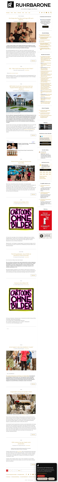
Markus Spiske (12, 73)
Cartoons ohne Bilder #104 (21, 202)
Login (29, 12)
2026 (41, 172)
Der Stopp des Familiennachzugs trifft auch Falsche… (21, 19)
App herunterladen (45, 142)
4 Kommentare (27, 164)
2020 (47, 174)
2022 (41, 174)
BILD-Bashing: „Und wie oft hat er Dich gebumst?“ (46, 200)
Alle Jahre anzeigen (43, 178)
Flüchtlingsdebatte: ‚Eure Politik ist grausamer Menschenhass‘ (21, 254)
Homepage (7, 12)
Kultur (23, 12)
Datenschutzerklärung (15, 476)
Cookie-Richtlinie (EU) (24, 476)
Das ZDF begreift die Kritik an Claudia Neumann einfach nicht (46, 95)
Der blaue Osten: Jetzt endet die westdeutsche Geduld (45, 68)
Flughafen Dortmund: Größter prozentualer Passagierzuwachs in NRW (45, 49)
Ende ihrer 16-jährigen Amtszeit (29, 129)
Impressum (8, 476)
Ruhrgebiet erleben (21, 474)
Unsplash (16, 73)
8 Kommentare (27, 90)
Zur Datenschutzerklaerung (42, 473)
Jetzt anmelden (45, 26)
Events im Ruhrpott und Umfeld (12, 474)
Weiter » (19, 470)
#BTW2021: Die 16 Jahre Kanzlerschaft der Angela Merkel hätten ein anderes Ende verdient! (21, 87)
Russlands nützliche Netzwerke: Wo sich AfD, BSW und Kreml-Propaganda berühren (45, 38)
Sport (26, 12)
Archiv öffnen (45, 169)
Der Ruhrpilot (42, 41)
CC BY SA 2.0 (31, 414)
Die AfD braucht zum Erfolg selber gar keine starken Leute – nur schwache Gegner (46, 102)
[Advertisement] (21, 335)
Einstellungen (51, 478)
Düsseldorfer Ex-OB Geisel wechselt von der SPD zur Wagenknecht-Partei (46, 75)
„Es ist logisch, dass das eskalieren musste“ (21, 347)
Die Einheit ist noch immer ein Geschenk (45, 186)
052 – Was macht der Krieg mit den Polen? (21, 68)
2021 (44, 174)
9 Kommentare (27, 393)
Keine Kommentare (26, 21)
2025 (44, 172)
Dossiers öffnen (42, 177)
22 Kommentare (27, 445)
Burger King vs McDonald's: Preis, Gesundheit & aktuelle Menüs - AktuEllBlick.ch (46, 84)
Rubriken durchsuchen (43, 176)
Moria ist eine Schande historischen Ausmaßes (21, 162)
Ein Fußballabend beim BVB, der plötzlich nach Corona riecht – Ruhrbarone (46, 57)
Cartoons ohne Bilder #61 (21, 283)
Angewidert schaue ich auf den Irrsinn (21, 391)
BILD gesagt (19, 451)
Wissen (15, 12)
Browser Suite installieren (45, 144)
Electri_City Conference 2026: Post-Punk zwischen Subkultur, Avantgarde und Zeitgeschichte (45, 44)
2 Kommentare (27, 70)
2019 (50, 174)
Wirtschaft (19, 12)
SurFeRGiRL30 (24, 414)
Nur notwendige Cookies (42, 478)
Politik (12, 12)
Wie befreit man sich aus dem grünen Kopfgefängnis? (45, 193)
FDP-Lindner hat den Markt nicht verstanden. (21, 443)
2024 (47, 172)
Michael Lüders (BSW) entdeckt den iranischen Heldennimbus (45, 46)
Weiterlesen (33, 60)
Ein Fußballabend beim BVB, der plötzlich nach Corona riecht (45, 35)
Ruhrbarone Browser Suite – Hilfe (34, 476)
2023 (50, 172)
